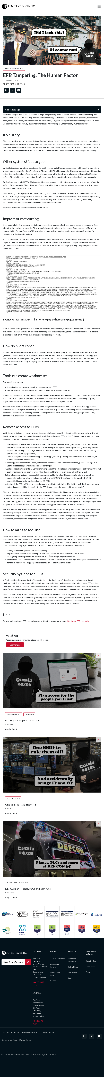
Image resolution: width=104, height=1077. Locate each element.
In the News (73, 967)
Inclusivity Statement (47, 1032)
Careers (71, 978)
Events (88, 972)
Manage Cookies (25, 1040)
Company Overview (72, 959)
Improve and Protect (55, 973)
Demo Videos (91, 966)
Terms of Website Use (29, 1032)
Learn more (15, 645)
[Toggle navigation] (99, 6)
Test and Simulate (57, 958)
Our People (72, 972)
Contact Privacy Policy (9, 1040)
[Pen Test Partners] (48, 6)
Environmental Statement (10, 1032)
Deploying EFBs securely (78, 621)
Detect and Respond (54, 965)
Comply (53, 981)
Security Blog (91, 961)
